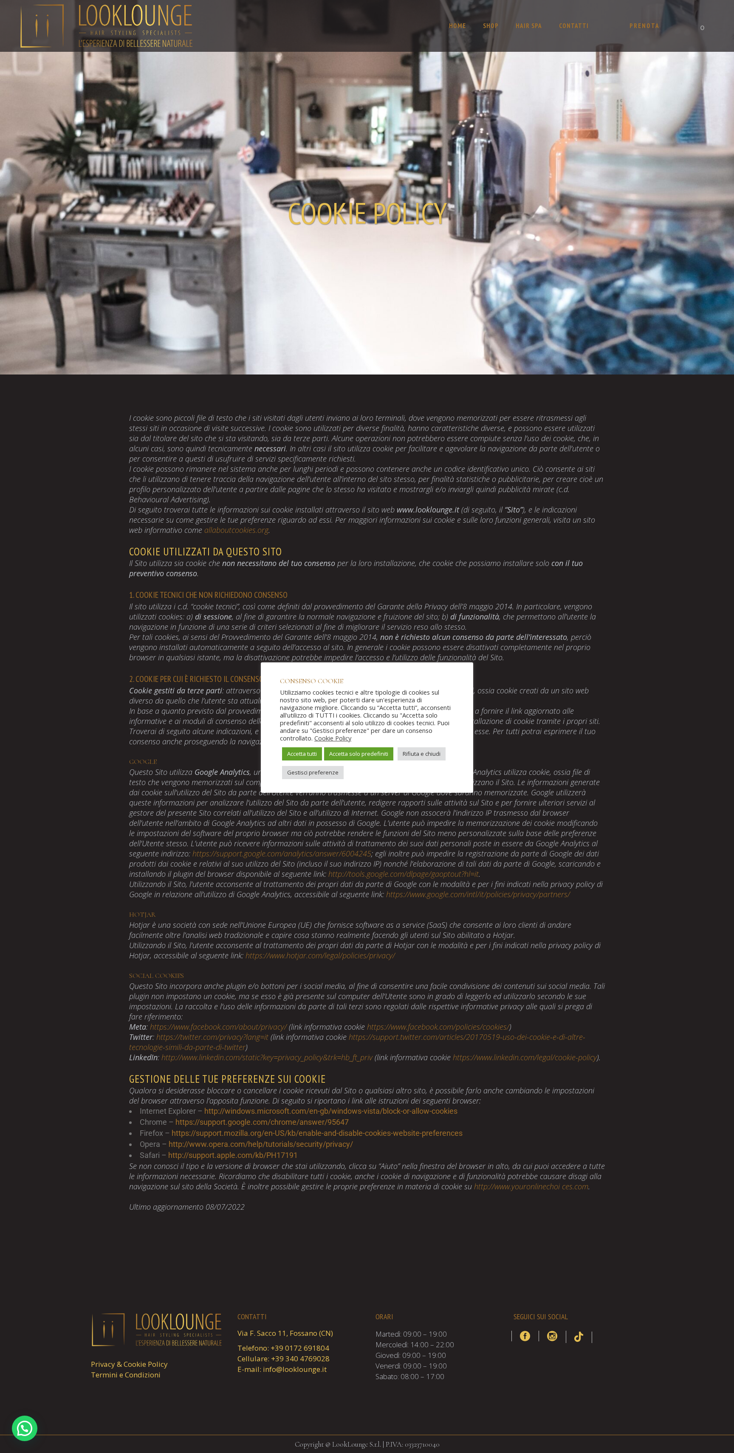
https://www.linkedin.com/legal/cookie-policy (525, 1057)
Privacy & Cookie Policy (129, 1364)
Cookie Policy (332, 738)
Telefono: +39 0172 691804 (283, 1348)
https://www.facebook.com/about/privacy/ (218, 1027)
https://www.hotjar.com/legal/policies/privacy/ (320, 955)
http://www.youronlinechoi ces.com (531, 1186)
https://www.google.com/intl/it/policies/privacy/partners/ (478, 894)
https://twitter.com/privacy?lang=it (212, 1037)
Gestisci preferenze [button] (313, 772)
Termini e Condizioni (126, 1375)
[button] (24, 1428)
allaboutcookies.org (236, 530)
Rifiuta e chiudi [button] (421, 753)
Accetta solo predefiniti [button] (358, 753)
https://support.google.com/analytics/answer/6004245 (281, 853)
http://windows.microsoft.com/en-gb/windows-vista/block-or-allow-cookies (330, 1111)
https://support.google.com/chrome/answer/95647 (262, 1122)
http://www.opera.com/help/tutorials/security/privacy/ (261, 1144)
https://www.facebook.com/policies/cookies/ (438, 1027)
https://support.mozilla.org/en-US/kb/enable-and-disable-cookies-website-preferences (317, 1133)
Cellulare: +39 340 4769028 (283, 1358)
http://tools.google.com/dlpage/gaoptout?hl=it (403, 874)
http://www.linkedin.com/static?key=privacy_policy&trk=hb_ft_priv (267, 1057)
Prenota (645, 26)
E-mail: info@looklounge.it (282, 1369)
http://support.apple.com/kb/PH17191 (233, 1155)
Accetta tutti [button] (302, 753)
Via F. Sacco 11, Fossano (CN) (285, 1333)
